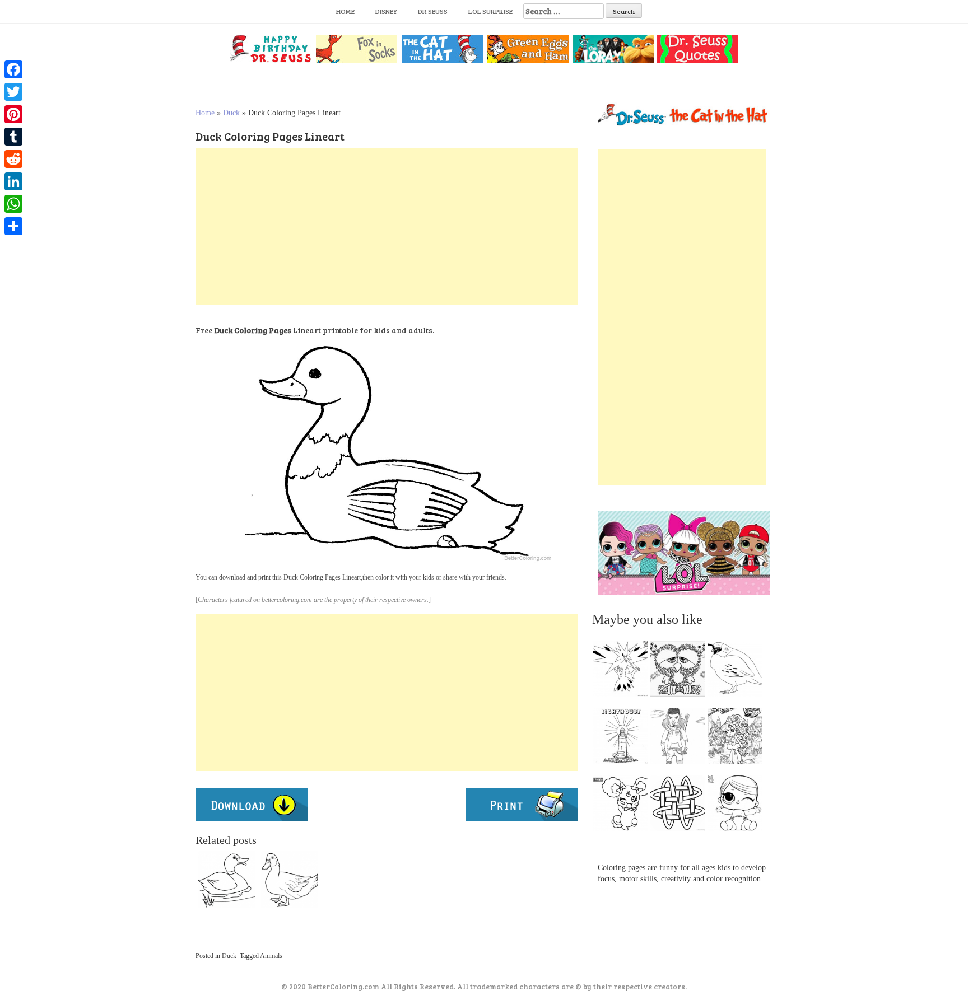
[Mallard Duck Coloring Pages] (227, 879)
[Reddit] (13, 159)
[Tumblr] (13, 136)
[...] (624, 671)
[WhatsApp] (13, 204)
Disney (386, 11)
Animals (271, 956)
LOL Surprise (490, 11)
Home (345, 11)
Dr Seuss (433, 11)
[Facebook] (13, 69)
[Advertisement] (387, 226)
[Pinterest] (13, 114)
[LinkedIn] (13, 181)
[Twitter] (13, 92)
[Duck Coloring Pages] (289, 879)
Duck (231, 113)
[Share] (13, 226)
